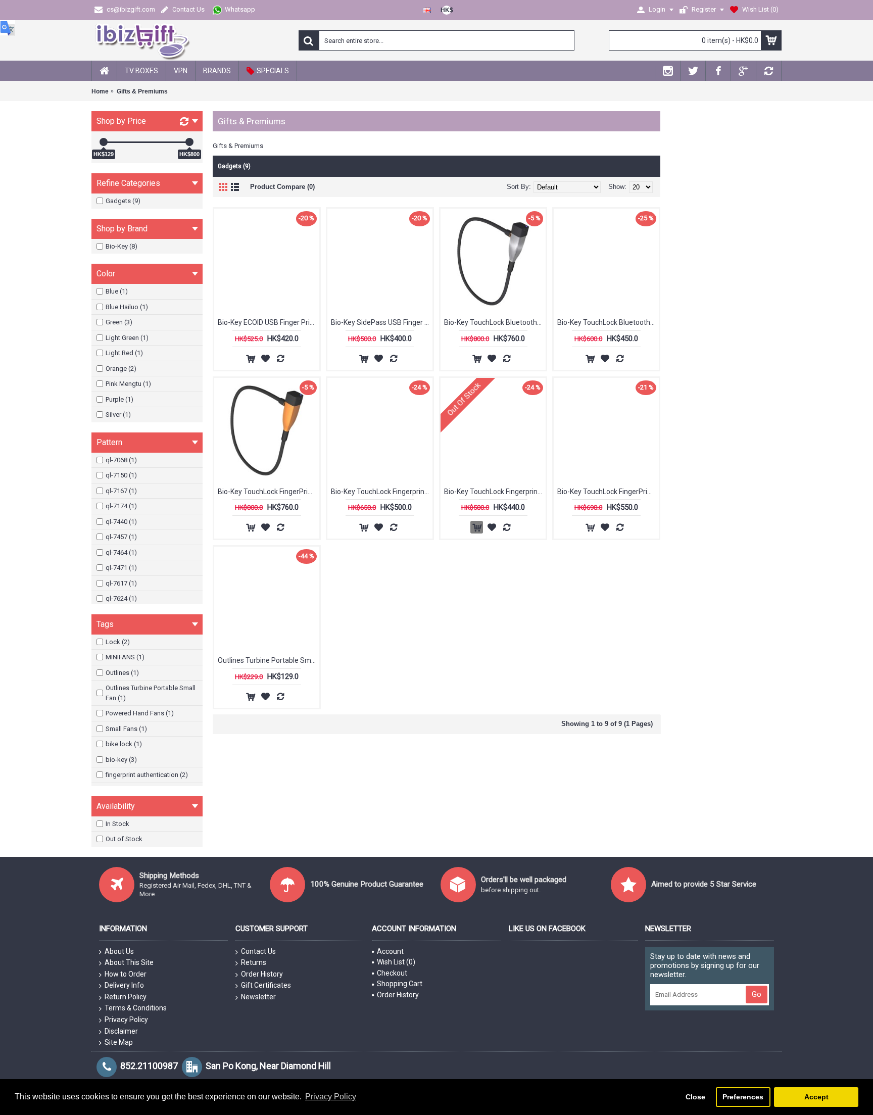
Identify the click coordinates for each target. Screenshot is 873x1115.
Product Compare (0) (282, 186)
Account (390, 951)
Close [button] (695, 1097)
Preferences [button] (742, 1097)
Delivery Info (124, 985)
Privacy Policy (126, 1019)
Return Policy (126, 997)
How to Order (126, 974)
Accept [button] (816, 1097)
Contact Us (258, 951)
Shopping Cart (399, 984)
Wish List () (396, 962)
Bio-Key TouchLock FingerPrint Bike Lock (268, 492)
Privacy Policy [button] (330, 1096)
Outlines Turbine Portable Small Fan (268, 660)
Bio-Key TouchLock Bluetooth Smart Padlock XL (608, 322)
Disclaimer (121, 1031)
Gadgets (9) (234, 166)
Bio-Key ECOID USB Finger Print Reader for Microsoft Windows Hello (268, 322)
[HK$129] (104, 142)
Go (756, 994)
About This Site (129, 962)
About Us (119, 951)
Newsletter (258, 997)
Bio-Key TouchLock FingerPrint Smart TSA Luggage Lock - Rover (608, 492)
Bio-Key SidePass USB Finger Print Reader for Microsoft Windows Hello (381, 322)
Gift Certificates (266, 985)
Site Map (119, 1042)
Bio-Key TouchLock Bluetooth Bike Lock (495, 322)
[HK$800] (189, 142)
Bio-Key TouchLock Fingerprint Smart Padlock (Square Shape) (381, 492)
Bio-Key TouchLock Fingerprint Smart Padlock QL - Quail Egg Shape (495, 492)
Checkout (392, 973)
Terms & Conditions (136, 1008)
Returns (253, 962)
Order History (262, 974)
